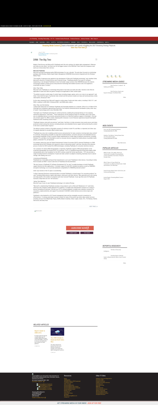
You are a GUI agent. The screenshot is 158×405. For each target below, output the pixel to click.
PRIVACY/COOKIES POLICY (38, 397)
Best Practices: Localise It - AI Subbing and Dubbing (114, 86)
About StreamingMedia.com (70, 395)
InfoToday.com (99, 384)
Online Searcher (99, 387)
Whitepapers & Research (63, 42)
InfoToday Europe (100, 385)
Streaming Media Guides (69, 389)
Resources (84, 42)
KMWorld (98, 386)
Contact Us (66, 397)
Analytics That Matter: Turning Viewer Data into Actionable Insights (114, 136)
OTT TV (52, 38)
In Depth (53, 42)
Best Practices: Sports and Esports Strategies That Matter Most (113, 92)
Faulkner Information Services (103, 382)
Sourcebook (46, 26)
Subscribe (42, 42)
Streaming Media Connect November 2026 (10, 26)
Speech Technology (100, 390)
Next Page (92, 206)
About (106, 42)
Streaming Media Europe (101, 391)
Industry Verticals (85, 38)
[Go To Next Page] (96, 59)
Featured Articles (42, 55)
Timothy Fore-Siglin (44, 53)
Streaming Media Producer (102, 393)
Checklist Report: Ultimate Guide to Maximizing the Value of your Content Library (115, 257)
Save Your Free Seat (77, 47)
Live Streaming (33, 38)
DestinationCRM (99, 380)
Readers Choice (67, 390)
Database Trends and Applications (104, 378)
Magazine (67, 380)
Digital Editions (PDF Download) (72, 381)
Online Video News (68, 393)
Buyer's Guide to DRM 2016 (40, 332)
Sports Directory (36, 26)
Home (37, 42)
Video (78, 42)
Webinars (73, 42)
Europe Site (26, 26)
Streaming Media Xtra (69, 385)
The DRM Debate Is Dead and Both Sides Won (57, 340)
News (47, 42)
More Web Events (122, 143)
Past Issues (87, 233)
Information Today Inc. (37, 381)
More (124, 97)
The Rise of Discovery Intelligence (112, 250)
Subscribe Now (78, 228)
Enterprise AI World (100, 381)
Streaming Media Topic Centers (71, 386)
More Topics (94, 38)
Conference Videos (68, 382)
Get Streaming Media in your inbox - (79, 403)
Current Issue (73, 233)
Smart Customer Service (101, 389)
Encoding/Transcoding (43, 38)
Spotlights (66, 394)
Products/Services (75, 38)
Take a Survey (92, 42)
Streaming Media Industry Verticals (72, 387)
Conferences (100, 42)
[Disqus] (65, 259)
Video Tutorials (67, 384)
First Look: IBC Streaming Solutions (112, 129)
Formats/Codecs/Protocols (62, 38)
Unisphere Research (100, 394)
